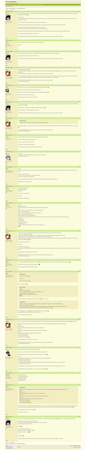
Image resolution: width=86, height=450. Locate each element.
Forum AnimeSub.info (11, 1)
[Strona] (6, 23)
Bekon (7, 153)
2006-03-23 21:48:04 (9, 271)
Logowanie (29, 4)
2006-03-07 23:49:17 (9, 101)
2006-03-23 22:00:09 (9, 347)
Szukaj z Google (24, 4)
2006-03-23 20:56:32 (9, 186)
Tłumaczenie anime (12, 8)
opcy (6, 349)
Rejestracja (19, 4)
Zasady (15, 4)
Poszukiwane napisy (40, 4)
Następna (13, 9)
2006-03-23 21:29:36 (9, 230)
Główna (7, 4)
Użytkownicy (11, 4)
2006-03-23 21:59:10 (9, 319)
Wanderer (7, 13)
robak (7, 42)
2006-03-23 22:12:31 (9, 384)
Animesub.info (34, 4)
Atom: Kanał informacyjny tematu (75, 445)
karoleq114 (8, 374)
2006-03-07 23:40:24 (9, 40)
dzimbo (7, 261)
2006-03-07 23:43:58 (9, 85)
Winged (7, 69)
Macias (7, 136)
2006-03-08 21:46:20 (9, 151)
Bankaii (7, 204)
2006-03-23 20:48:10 (9, 166)
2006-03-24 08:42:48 (9, 416)
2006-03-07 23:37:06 (9, 11)
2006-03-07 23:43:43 (9, 51)
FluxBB (79, 447)
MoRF (7, 168)
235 (11, 9)
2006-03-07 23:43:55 (9, 67)
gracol (7, 87)
